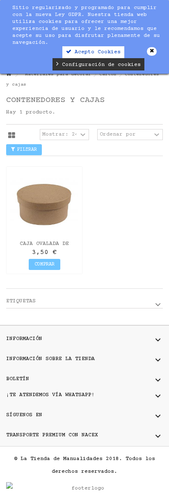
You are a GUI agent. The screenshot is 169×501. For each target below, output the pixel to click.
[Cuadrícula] (11, 135)
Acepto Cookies (96, 52)
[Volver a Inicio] (8, 75)
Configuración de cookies (100, 65)
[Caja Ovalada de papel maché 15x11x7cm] (44, 204)
